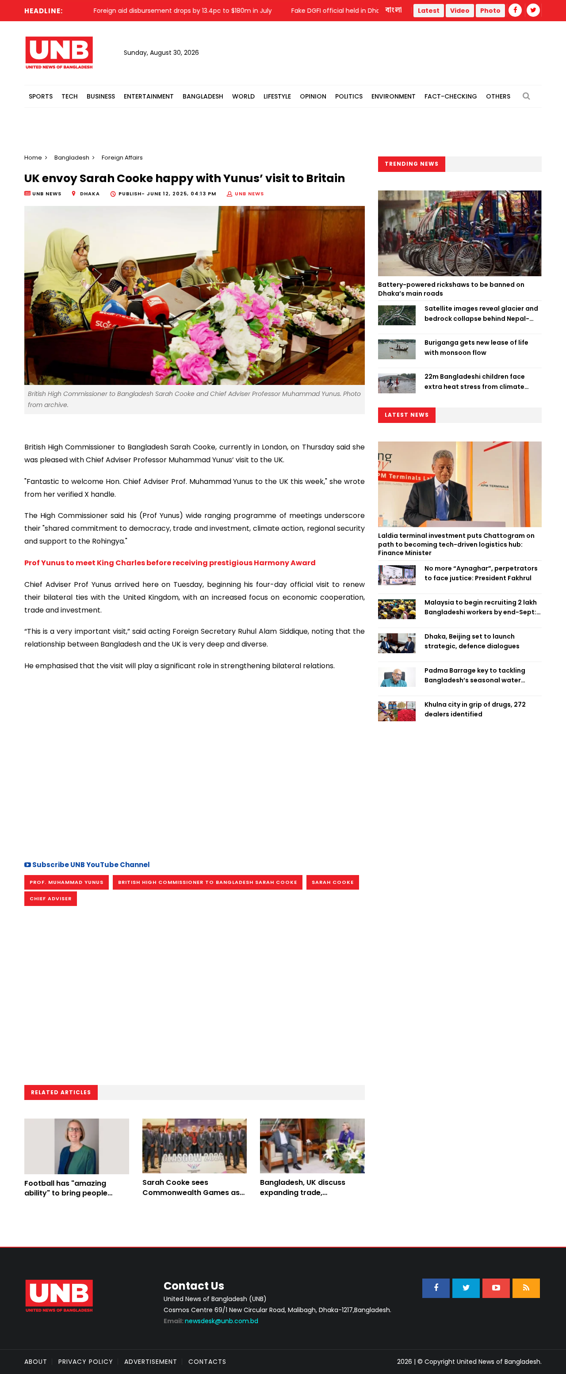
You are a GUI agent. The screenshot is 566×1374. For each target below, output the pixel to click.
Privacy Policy (85, 1361)
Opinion (313, 96)
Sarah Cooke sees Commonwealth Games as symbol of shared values (191, 1192)
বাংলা (394, 10)
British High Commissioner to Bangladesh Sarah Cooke (207, 882)
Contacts (207, 1361)
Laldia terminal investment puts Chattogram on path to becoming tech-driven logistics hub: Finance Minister (456, 544)
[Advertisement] (194, 775)
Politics (349, 96)
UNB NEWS (249, 193)
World (243, 96)
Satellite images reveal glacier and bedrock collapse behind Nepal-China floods (481, 314)
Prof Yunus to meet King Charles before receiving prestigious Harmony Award (170, 563)
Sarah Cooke (333, 882)
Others (498, 96)
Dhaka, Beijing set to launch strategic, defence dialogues (472, 641)
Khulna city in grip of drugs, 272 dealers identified (475, 709)
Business (101, 96)
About (35, 1361)
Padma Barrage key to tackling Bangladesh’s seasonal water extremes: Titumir (474, 675)
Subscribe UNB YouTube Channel (90, 864)
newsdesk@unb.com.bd (211, 1321)
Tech (69, 96)
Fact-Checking (450, 96)
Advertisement (150, 1361)
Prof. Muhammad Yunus (66, 882)
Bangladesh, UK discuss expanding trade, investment (302, 1192)
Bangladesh (203, 96)
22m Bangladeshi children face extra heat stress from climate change (474, 382)
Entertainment (149, 96)
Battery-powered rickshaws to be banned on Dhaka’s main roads (451, 289)
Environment (393, 96)
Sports (41, 96)
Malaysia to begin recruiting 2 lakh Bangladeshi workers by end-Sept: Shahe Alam (480, 607)
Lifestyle (277, 96)
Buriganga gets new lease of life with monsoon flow (476, 347)
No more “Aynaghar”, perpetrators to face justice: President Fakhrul (481, 573)
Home (33, 157)
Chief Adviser (51, 898)
